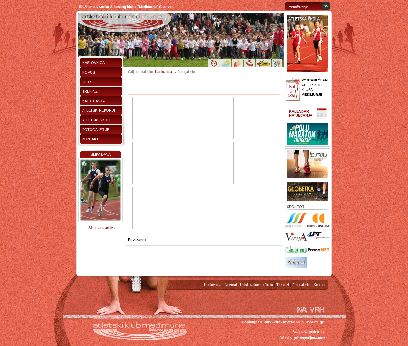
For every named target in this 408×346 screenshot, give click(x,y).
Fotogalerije (95, 129)
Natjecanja (93, 101)
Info (86, 82)
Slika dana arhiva (101, 227)
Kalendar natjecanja (300, 113)
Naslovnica (93, 63)
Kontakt (90, 139)
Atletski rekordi (98, 110)
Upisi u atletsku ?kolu (256, 284)
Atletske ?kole (97, 120)
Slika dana (101, 154)
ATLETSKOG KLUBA (315, 87)
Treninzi (90, 91)
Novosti (90, 72)
